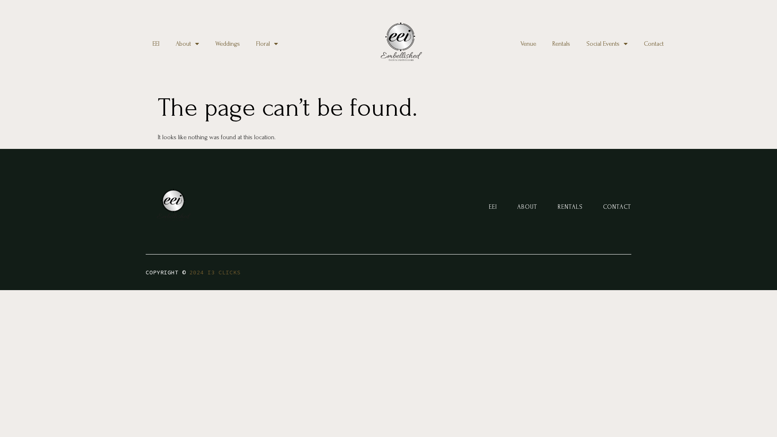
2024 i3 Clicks (214, 272)
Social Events (603, 43)
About (183, 43)
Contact (654, 43)
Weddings (227, 43)
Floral (263, 43)
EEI (156, 43)
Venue (528, 43)
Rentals (561, 43)
